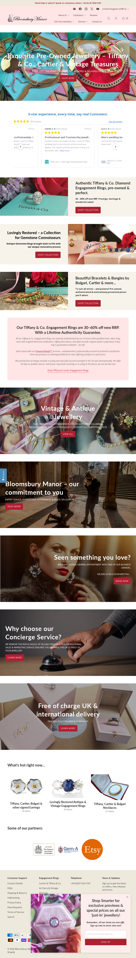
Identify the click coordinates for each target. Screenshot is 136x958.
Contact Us (97, 21)
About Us (62, 15)
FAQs (9, 888)
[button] (20, 146)
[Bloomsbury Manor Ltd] (27, 18)
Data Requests (14, 907)
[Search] (108, 18)
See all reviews (115, 121)
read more (14, 506)
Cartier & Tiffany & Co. (50, 883)
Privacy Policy (14, 902)
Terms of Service (15, 912)
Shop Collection (88, 210)
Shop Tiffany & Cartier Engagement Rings (68, 370)
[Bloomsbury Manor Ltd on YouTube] (98, 9)
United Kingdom (114, 8)
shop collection (88, 303)
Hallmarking (13, 897)
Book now (122, 581)
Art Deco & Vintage (48, 888)
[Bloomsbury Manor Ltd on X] (92, 9)
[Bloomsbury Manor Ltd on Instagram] (86, 9)
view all (68, 434)
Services (82, 21)
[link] (68, 162)
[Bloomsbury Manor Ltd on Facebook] (80, 9)
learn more (15, 657)
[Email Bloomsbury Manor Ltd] (74, 9)
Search (10, 916)
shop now (68, 78)
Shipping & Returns (17, 892)
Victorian (43, 892)
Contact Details (15, 883)
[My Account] (116, 18)
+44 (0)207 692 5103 (80, 883)
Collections (78, 15)
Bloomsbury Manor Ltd (26, 948)
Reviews (93, 15)
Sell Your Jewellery (62, 21)
